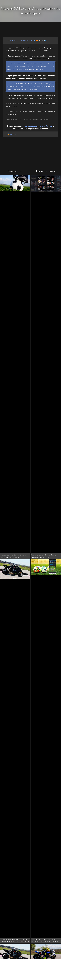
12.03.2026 (11, 40)
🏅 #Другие (11, 134)
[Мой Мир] (45, 40)
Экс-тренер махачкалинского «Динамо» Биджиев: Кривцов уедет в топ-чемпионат (15, 940)
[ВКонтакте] (34, 40)
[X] (42, 40)
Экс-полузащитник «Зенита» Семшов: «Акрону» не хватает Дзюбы (13, 556)
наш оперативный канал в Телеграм (38, 126)
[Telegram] (39, 40)
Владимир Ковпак (25, 40)
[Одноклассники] (37, 40)
